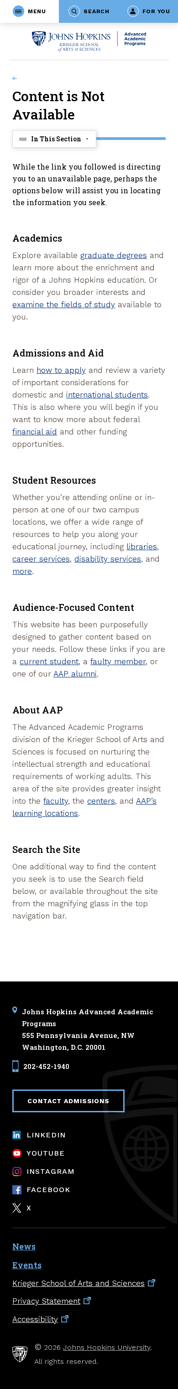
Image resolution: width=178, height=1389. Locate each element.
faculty (55, 801)
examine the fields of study (63, 304)
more (22, 571)
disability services (107, 558)
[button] (29, 11)
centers (101, 801)
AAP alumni (75, 673)
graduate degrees (113, 255)
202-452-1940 (46, 1066)
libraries (141, 546)
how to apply (61, 370)
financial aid (34, 431)
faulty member (118, 661)
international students (107, 394)
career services (41, 558)
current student (49, 661)
